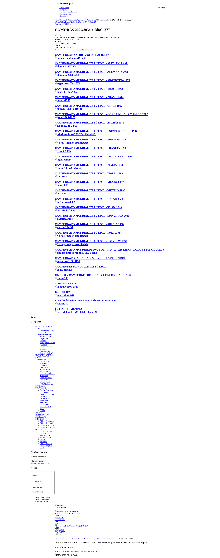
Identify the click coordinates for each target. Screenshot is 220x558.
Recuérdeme (37, 488)
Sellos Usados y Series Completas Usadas (46, 446)
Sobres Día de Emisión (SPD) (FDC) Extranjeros (47, 382)
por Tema (81, 20)
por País (43, 440)
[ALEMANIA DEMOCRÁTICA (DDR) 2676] (59, 524)
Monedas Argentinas (47, 425)
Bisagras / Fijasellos (47, 394)
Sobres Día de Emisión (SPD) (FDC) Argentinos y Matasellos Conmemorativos (47, 374)
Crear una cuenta (41, 501)
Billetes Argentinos (47, 421)
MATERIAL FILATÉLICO (40, 387)
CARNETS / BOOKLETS (45, 434)
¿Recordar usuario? (42, 499)
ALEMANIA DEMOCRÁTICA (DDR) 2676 (72, 526)
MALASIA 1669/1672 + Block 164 (68, 513)
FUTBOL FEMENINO (68, 308)
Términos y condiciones (68, 12)
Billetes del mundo (47, 423)
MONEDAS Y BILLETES (40, 418)
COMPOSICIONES (47, 330)
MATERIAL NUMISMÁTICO (42, 414)
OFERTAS (39, 429)
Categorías (63, 10)
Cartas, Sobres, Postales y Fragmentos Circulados (45, 364)
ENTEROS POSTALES (44, 334)
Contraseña (37, 481)
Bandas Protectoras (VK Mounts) (47, 391)
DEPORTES (91, 20)
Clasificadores (45, 398)
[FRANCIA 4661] (60, 505)
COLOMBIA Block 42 (63, 22)
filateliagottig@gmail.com (90, 551)
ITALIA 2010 (60, 520)
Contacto (62, 16)
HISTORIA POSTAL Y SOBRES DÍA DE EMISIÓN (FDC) (44, 357)
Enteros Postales (46, 438)
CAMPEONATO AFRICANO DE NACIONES (82, 54)
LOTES (43, 332)
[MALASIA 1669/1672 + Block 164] (66, 511)
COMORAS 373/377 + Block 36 (84, 22)
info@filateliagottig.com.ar (69, 551)
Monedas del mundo (47, 427)
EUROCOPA (62, 292)
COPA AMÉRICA (65, 283)
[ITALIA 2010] (59, 518)
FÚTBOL (100, 20)
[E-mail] (58, 35)
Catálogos (43, 396)
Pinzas (42, 411)
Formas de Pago (65, 14)
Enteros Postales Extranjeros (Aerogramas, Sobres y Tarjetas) (46, 350)
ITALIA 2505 (60, 532)
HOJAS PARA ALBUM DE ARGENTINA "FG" (45, 406)
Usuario (35, 475)
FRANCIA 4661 (61, 507)
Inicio (57, 20)
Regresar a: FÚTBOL (63, 24)
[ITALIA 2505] (59, 530)
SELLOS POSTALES (68, 20)
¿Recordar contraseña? (43, 497)
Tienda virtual (64, 8)
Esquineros (44, 400)
